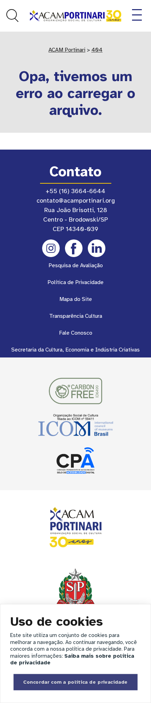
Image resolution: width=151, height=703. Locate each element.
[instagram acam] (51, 248)
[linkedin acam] (96, 248)
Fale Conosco (75, 332)
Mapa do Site (75, 299)
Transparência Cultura (75, 316)
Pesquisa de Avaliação (75, 265)
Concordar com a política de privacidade (75, 682)
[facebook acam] (74, 248)
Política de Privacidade (75, 282)
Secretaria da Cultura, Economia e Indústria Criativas (75, 349)
